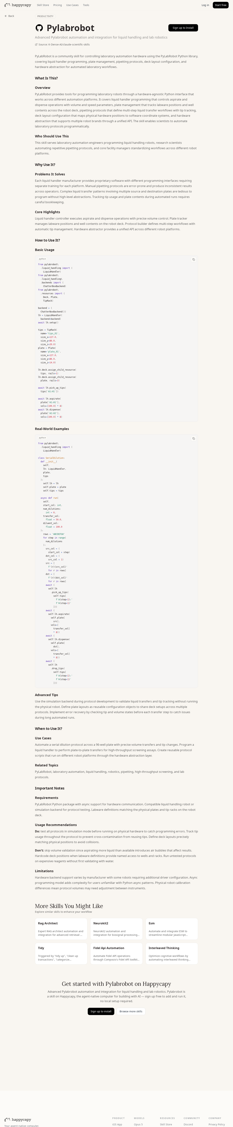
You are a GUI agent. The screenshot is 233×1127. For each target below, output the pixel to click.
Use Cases (72, 5)
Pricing (57, 5)
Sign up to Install (183, 27)
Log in (205, 5)
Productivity (45, 16)
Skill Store (43, 5)
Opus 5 (138, 1124)
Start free (220, 5)
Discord (188, 1124)
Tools (86, 5)
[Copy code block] (193, 259)
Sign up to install (101, 1011)
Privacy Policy (217, 1124)
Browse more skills (131, 1011)
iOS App (117, 1124)
